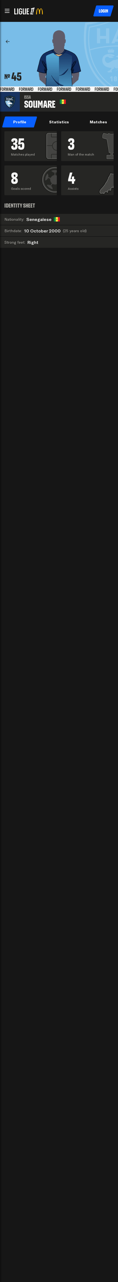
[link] (7, 41)
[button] (7, 11)
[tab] (19, 122)
